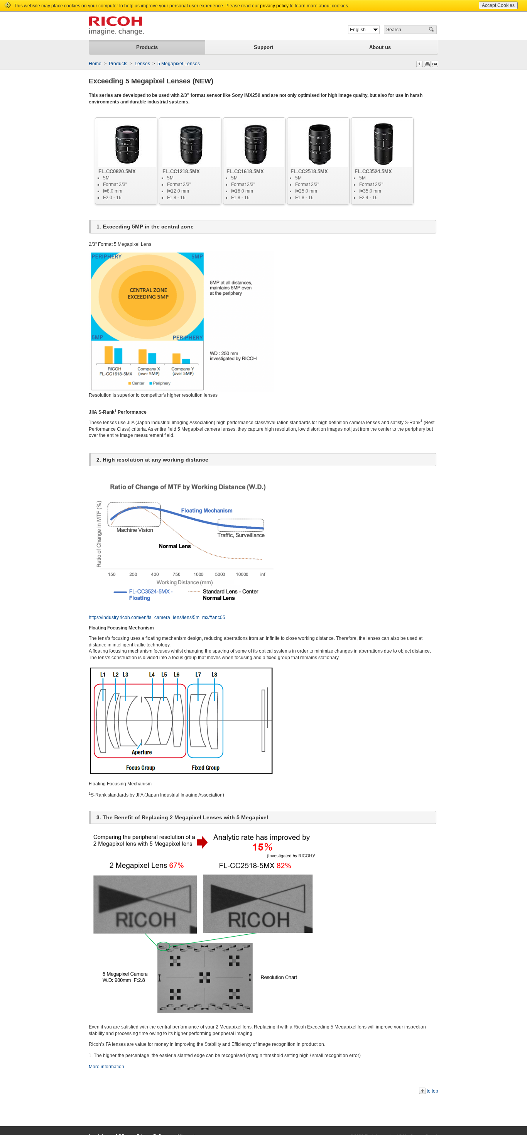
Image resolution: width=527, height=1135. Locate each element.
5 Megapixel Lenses (178, 63)
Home (95, 63)
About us (380, 47)
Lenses (142, 63)
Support (263, 47)
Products (147, 47)
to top (432, 1091)
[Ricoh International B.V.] (116, 26)
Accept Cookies (498, 5)
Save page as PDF (435, 64)
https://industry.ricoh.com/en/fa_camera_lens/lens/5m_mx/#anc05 (157, 617)
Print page (427, 64)
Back (419, 64)
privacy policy (274, 5)
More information (106, 1066)
